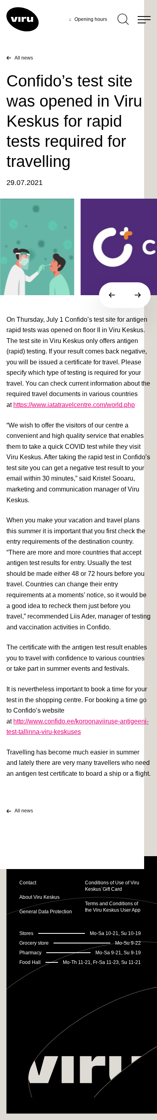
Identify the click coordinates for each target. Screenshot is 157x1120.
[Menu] (144, 19)
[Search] (123, 19)
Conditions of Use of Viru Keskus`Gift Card (112, 886)
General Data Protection (45, 911)
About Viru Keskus (39, 897)
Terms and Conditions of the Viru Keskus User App (112, 907)
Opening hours (88, 19)
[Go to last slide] (112, 295)
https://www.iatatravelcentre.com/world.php (74, 404)
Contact (27, 883)
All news (23, 58)
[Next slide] (138, 295)
